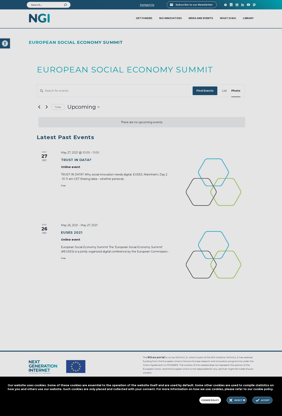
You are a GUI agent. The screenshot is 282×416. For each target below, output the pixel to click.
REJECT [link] (238, 400)
